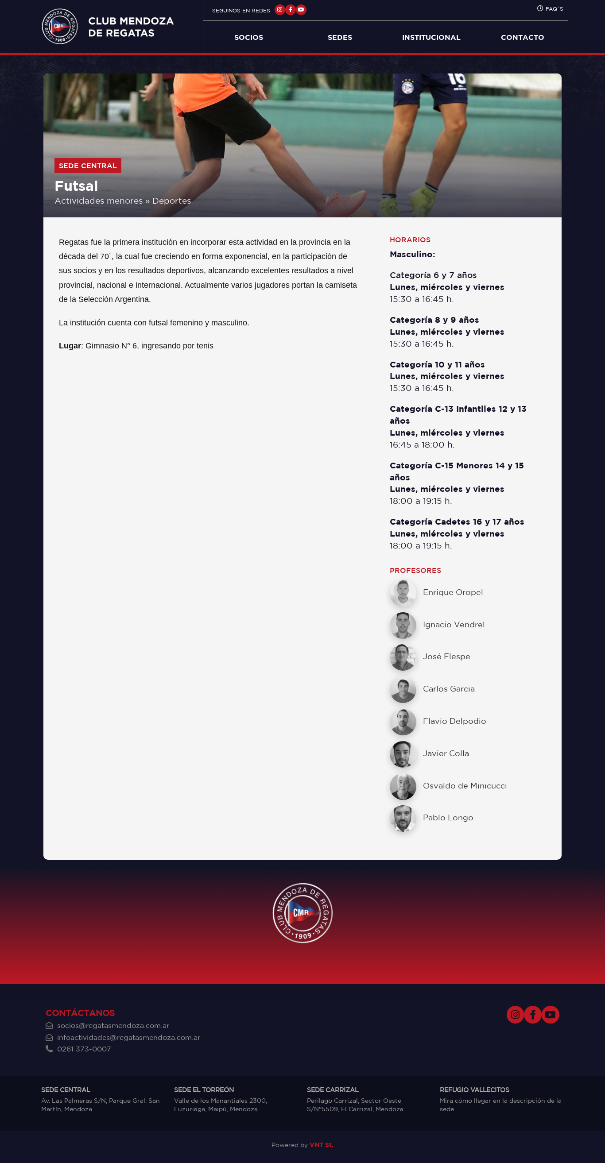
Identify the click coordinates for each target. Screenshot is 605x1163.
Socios (248, 37)
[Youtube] (301, 9)
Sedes (340, 37)
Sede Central (88, 166)
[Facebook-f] (290, 9)
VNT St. (322, 1144)
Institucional (431, 37)
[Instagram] (280, 9)
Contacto (522, 37)
